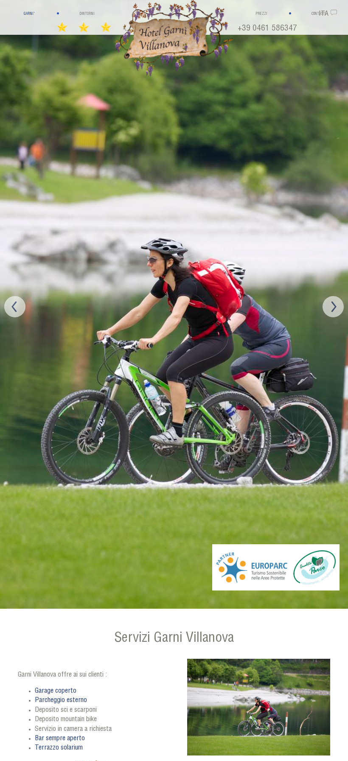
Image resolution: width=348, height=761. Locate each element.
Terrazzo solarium (59, 748)
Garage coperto (55, 691)
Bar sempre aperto (61, 739)
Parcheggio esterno (61, 700)
